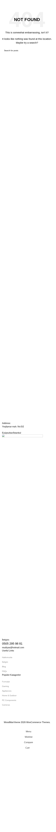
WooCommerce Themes (38, 722)
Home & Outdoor (9, 695)
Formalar (6, 682)
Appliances (6, 691)
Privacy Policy (44, 719)
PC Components (9, 700)
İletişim (5, 662)
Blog (4, 666)
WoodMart (9, 722)
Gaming (5, 686)
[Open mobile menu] (3, 2)
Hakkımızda (7, 657)
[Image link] (22, 536)
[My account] (50, 2)
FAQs (4, 671)
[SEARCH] (49, 50)
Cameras (6, 705)
